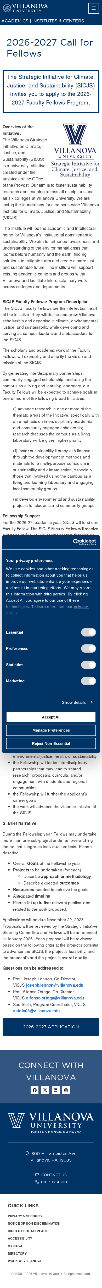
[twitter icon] (45, 1090)
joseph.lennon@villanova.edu (54, 985)
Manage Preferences (51, 730)
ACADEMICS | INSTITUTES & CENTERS (42, 21)
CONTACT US (54, 1175)
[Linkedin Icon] (56, 1090)
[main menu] (93, 8)
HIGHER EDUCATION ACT (28, 1231)
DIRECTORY (17, 1253)
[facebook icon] (34, 1090)
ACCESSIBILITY (20, 1238)
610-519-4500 (54, 1182)
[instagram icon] (66, 1090)
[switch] (88, 648)
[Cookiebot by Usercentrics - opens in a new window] (73, 542)
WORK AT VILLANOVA (25, 1260)
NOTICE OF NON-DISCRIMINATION (34, 1223)
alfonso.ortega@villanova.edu (55, 998)
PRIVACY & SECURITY (25, 1216)
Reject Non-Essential (51, 743)
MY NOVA (15, 1245)
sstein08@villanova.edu (36, 1011)
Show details (74, 702)
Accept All (51, 717)
